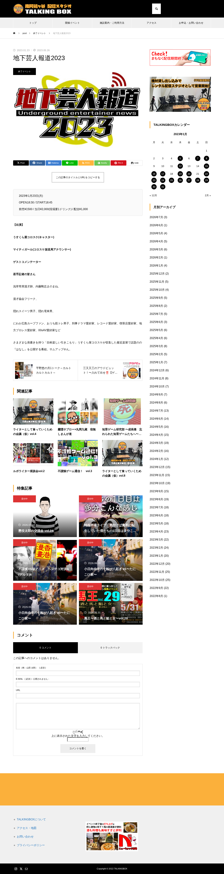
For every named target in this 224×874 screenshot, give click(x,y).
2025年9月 (156, 297)
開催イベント (72, 22)
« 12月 (153, 195)
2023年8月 (156, 499)
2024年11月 (157, 378)
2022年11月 (157, 571)
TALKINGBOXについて (31, 819)
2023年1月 (156, 555)
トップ (33, 22)
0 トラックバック (110, 647)
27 (189, 180)
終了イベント (24, 71)
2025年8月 (156, 305)
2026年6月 (156, 225)
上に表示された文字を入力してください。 (77, 735)
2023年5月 (156, 523)
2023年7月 (156, 507)
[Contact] (208, 9)
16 (154, 173)
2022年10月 (157, 579)
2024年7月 (156, 410)
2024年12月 (157, 370)
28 (197, 180)
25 (171, 180)
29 (206, 180)
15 (206, 166)
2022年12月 (157, 563)
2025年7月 (156, 313)
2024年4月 (156, 434)
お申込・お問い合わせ (191, 22)
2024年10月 (157, 386)
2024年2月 (156, 450)
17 (162, 173)
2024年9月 (156, 394)
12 (180, 166)
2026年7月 (156, 217)
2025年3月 (156, 346)
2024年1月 (156, 459)
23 (154, 180)
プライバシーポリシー (31, 845)
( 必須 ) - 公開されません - (32, 679)
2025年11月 (157, 281)
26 (180, 180)
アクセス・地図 (26, 828)
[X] (204, 9)
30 (154, 186)
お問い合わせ (25, 836)
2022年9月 (156, 587)
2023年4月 (156, 531)
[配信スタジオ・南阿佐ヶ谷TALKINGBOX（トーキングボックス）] (42, 9)
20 (189, 173)
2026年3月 (156, 249)
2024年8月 (156, 402)
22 (206, 173)
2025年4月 (156, 338)
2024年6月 (156, 418)
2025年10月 (157, 289)
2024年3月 (156, 442)
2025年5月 (156, 330)
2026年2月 (156, 257)
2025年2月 (156, 354)
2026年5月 (156, 233)
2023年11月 (157, 475)
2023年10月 (157, 483)
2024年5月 (156, 426)
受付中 (24, 499)
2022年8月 (156, 596)
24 (162, 180)
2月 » (208, 195)
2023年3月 (156, 539)
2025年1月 (156, 362)
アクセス (151, 22)
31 (162, 186)
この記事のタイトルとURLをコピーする (78, 177)
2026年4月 (156, 241)
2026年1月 (156, 265)
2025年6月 (156, 321)
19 (180, 173)
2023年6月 (156, 515)
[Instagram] (199, 9)
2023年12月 (157, 467)
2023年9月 (156, 491)
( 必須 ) (31, 668)
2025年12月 (157, 273)
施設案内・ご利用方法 (112, 22)
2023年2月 (156, 547)
